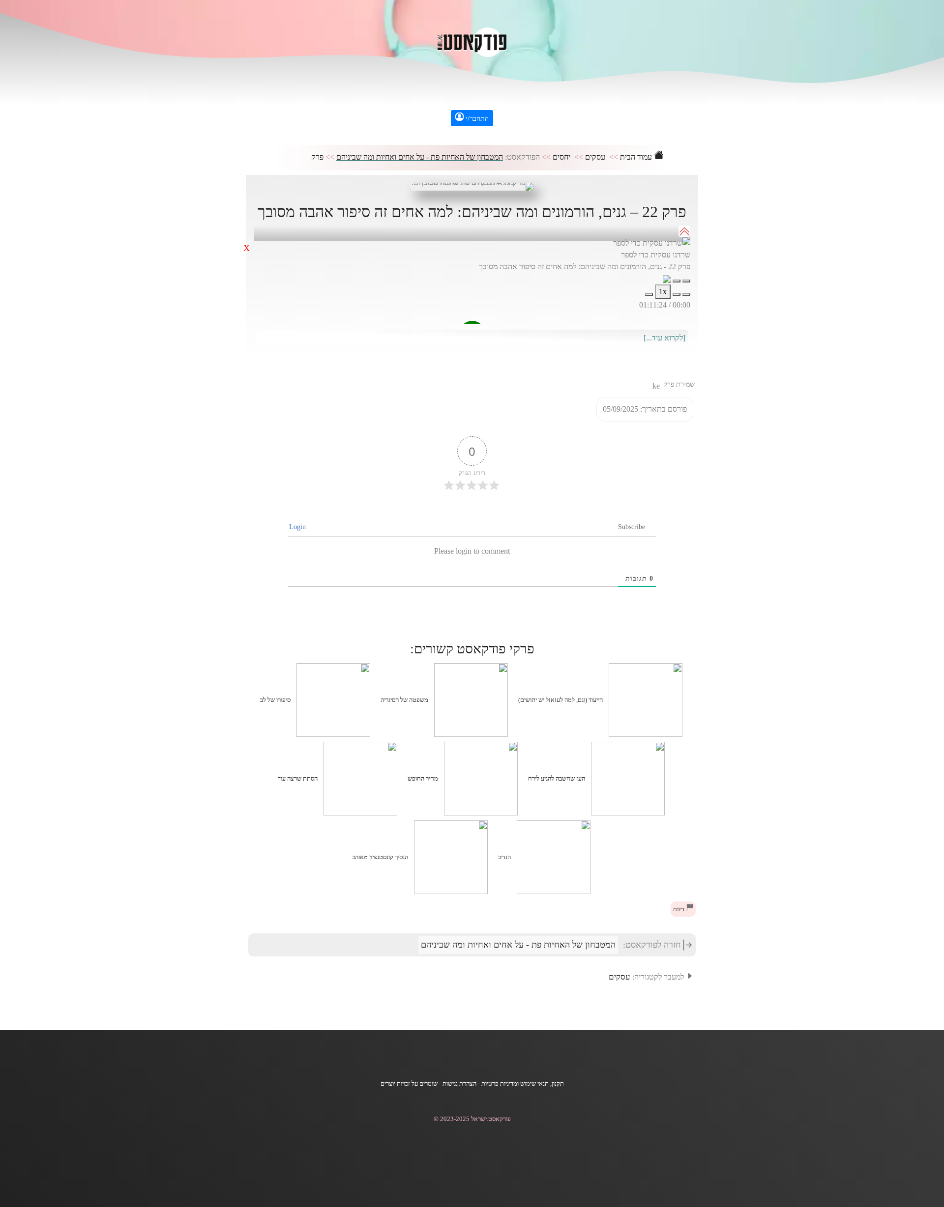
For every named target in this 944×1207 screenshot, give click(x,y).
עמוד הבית (637, 157)
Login (298, 527)
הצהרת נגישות (459, 1083)
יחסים (561, 157)
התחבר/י (476, 118)
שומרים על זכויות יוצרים (409, 1083)
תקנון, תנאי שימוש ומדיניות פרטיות (522, 1083)
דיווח (679, 909)
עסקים (595, 157)
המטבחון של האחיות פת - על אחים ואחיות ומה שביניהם (419, 157)
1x (663, 291)
